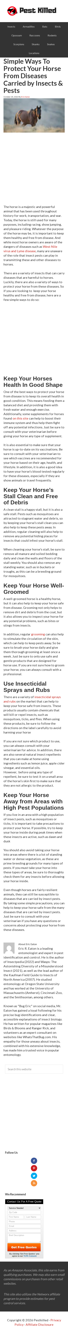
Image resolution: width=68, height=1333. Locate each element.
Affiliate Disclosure (39, 1324)
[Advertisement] (34, 169)
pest (34, 11)
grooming (38, 634)
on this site (20, 418)
